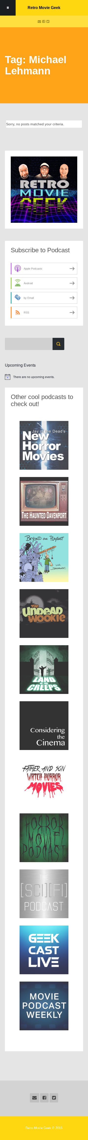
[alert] (44, 377)
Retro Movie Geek (44, 8)
